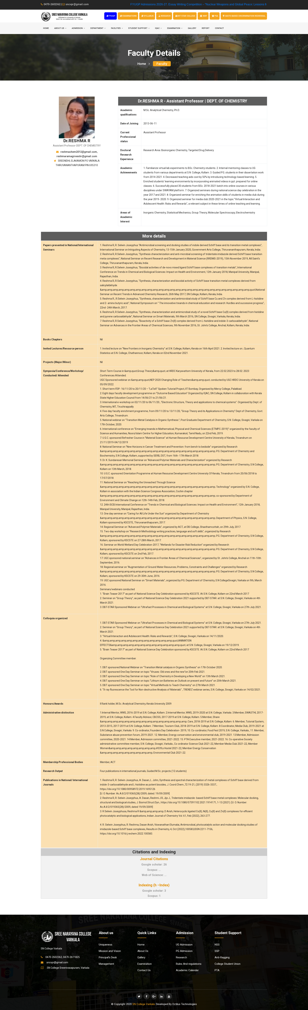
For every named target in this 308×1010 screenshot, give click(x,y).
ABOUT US (59, 28)
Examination (144, 963)
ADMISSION (77, 28)
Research (181, 957)
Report (205, 28)
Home (141, 64)
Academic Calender (187, 970)
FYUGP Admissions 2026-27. (120, 4)
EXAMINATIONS (129, 16)
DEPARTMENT (96, 28)
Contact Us (144, 970)
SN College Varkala (143, 1004)
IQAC (157, 28)
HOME (46, 28)
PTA (217, 970)
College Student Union (227, 963)
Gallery (192, 28)
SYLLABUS (148, 16)
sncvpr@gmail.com (77, 4)
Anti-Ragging (222, 957)
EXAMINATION (173, 28)
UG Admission (184, 944)
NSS (217, 944)
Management (106, 963)
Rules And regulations (188, 963)
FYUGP (111, 16)
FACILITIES (116, 28)
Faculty (161, 64)
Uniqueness (105, 944)
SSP (217, 951)
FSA (216, 16)
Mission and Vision (110, 951)
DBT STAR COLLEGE (186, 16)
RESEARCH (165, 16)
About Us (142, 951)
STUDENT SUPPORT (137, 28)
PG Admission (184, 951)
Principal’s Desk (108, 957)
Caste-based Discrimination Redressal (245, 16)
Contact (219, 28)
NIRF (204, 16)
